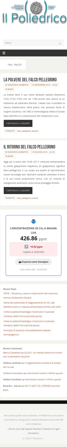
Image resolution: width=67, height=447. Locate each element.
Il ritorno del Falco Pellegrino (29, 146)
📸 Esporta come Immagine (33, 261)
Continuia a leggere (18, 123)
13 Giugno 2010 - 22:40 (43, 152)
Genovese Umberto (18, 85)
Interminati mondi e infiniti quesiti (45, 373)
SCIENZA (9, 89)
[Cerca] (59, 43)
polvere (35, 131)
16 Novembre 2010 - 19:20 (44, 85)
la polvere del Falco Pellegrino (30, 79)
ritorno (35, 198)
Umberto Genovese (13, 373)
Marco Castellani (12, 352)
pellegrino (26, 131)
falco (19, 131)
